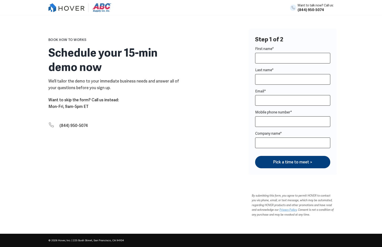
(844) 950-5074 (311, 9)
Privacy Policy (288, 209)
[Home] (79, 11)
